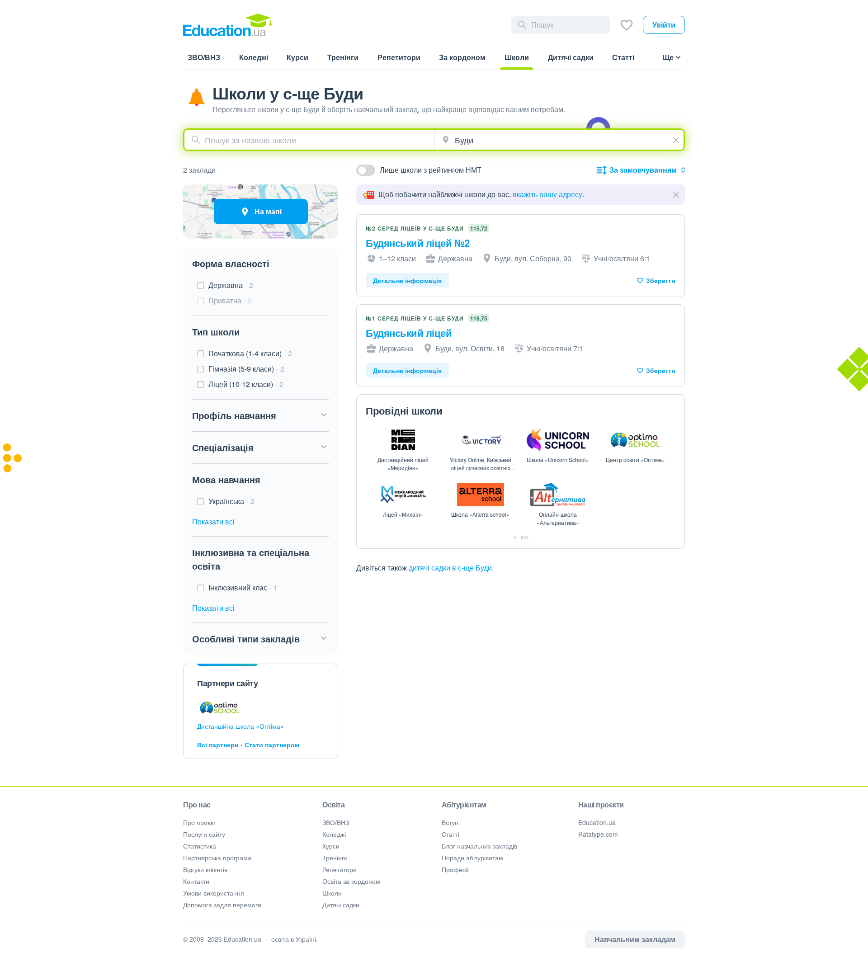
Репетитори (339, 869)
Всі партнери (218, 744)
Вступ (450, 822)
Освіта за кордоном (351, 881)
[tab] (515, 537)
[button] (260, 415)
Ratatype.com (598, 834)
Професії (455, 869)
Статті (450, 834)
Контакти (196, 881)
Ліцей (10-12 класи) (245, 384)
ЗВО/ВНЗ (335, 822)
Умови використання (213, 892)
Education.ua (597, 822)
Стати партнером (272, 744)
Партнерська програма (217, 857)
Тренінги (335, 857)
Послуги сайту (204, 834)
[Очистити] (677, 139)
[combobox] (309, 140)
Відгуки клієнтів (205, 869)
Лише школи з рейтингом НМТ (430, 170)
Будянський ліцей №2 (418, 243)
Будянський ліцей (409, 332)
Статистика (199, 845)
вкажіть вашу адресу (547, 194)
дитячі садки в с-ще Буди (450, 567)
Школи (332, 892)
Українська (231, 501)
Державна (230, 285)
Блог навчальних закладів (479, 845)
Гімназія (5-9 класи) (246, 368)
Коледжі (334, 834)
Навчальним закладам (634, 939)
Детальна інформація (407, 280)
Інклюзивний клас (243, 587)
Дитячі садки (340, 904)
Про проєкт (199, 822)
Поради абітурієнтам (472, 857)
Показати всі (213, 521)
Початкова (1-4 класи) (250, 353)
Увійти (663, 24)
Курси (331, 845)
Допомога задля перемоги (222, 904)
